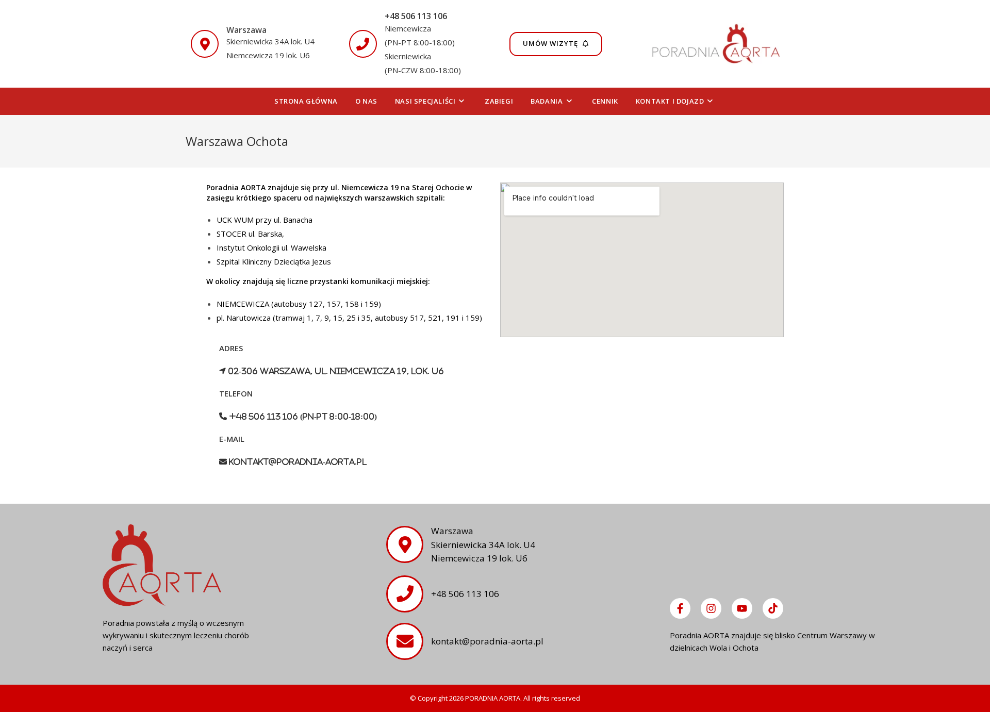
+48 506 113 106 (416, 16)
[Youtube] (742, 608)
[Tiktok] (773, 608)
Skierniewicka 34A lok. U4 (270, 41)
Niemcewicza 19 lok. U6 (268, 55)
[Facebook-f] (680, 608)
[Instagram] (711, 608)
